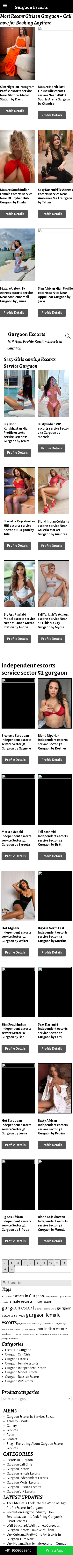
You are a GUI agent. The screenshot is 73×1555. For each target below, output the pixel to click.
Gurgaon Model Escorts (21, 1372)
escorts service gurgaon (54, 1296)
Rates (10, 1435)
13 (5, 1269)
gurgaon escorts (19, 1308)
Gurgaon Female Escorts (21, 1363)
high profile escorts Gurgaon (50, 1323)
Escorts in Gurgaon (18, 1350)
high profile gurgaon (28, 1329)
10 (50, 1262)
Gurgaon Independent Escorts (25, 1368)
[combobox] (36, 1398)
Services (12, 1430)
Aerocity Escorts (18, 1421)
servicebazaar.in (42, 1334)
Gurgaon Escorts (26, 334)
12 (64, 1262)
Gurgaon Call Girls (18, 1354)
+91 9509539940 (18, 1550)
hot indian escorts (53, 1329)
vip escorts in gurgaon (59, 1334)
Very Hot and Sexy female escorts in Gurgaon (37, 1543)
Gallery (12, 1426)
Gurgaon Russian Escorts (22, 1377)
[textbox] (36, 1399)
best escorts (7, 1296)
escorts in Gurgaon (28, 1296)
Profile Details (14, 111)
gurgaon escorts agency (46, 1309)
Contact (12, 1439)
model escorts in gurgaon (12, 1334)
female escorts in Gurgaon (30, 1301)
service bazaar (29, 1334)
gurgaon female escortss (27, 1323)
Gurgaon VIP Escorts (19, 1381)
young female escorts (10, 1338)
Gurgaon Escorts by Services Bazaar (31, 1417)
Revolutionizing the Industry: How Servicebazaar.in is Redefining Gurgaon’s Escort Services (34, 1517)
